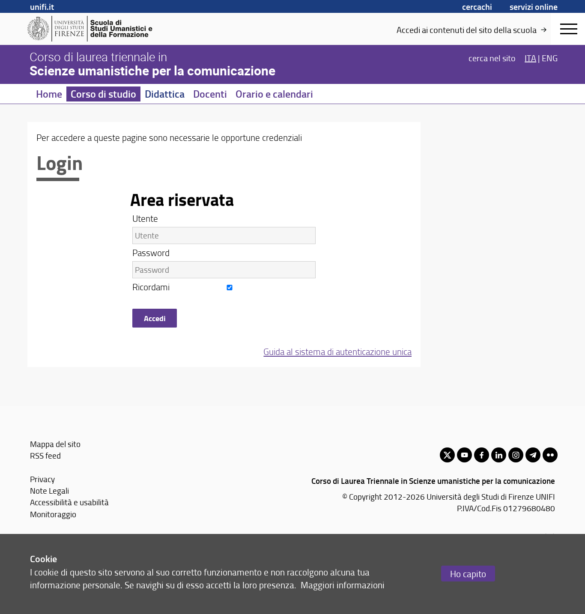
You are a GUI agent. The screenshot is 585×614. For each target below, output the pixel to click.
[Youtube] (464, 454)
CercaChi (477, 6)
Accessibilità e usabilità (69, 502)
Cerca (492, 57)
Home (49, 93)
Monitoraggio (53, 514)
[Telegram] (532, 454)
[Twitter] (447, 454)
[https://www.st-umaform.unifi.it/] (93, 29)
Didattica (165, 93)
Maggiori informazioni (343, 584)
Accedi (155, 318)
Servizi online (534, 6)
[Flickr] (550, 454)
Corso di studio (103, 93)
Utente (145, 218)
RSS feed (45, 455)
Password (151, 252)
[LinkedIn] (498, 454)
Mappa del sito (55, 444)
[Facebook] (481, 454)
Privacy (42, 479)
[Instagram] (515, 454)
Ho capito (468, 573)
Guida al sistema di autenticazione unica (337, 351)
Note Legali (49, 490)
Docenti (210, 93)
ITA (530, 57)
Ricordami (152, 286)
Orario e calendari (274, 93)
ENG (550, 57)
